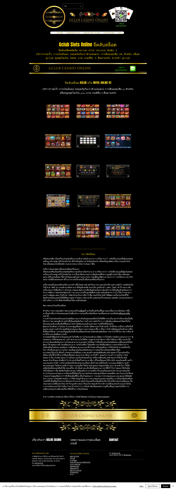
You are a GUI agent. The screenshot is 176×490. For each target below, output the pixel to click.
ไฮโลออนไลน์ (74, 472)
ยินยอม (165, 486)
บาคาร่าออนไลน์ (75, 464)
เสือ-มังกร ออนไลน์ (75, 470)
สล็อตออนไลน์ (74, 468)
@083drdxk (127, 455)
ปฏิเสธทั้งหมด (153, 486)
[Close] (173, 486)
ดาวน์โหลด (73, 460)
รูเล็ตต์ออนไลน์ (74, 466)
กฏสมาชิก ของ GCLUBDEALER (80, 462)
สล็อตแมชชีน (124, 313)
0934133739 (39, 463)
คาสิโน (96, 277)
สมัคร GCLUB (74, 456)
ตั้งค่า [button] (142, 486)
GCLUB (72, 458)
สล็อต (82, 311)
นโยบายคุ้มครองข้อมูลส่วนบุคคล (104, 486)
